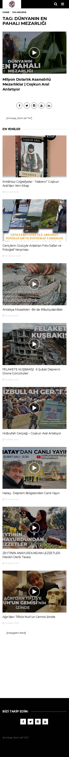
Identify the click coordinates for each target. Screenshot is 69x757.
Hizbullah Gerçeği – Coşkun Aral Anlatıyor (32, 433)
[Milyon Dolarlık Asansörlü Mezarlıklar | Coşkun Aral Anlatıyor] (34, 53)
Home (6, 12)
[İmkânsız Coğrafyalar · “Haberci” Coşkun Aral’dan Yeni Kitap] (34, 156)
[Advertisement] (34, 664)
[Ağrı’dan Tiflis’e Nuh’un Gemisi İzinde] (34, 592)
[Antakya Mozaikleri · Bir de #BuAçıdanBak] (34, 284)
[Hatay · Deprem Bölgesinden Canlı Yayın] (34, 468)
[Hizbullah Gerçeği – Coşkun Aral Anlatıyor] (34, 408)
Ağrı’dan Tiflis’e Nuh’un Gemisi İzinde (29, 617)
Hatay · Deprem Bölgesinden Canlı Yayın (31, 493)
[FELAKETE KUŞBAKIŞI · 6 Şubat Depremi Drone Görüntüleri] (34, 344)
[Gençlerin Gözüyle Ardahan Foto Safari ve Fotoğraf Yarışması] (34, 220)
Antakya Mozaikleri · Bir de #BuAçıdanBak (32, 309)
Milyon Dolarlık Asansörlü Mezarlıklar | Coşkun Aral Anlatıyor (27, 84)
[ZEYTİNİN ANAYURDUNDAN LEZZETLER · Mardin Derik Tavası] (34, 528)
